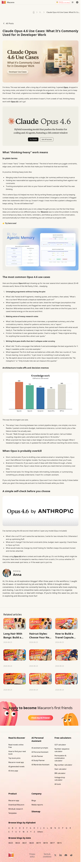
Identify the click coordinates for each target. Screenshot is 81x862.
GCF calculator (60, 745)
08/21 (24, 843)
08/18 (45, 843)
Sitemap (36, 811)
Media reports (37, 805)
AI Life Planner (37, 756)
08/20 (31, 843)
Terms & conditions (47, 855)
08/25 (10, 843)
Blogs (34, 800)
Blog (40, 12)
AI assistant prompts (40, 748)
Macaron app (13, 800)
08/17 (52, 843)
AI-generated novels (16, 766)
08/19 (38, 843)
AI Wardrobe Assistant (40, 764)
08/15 (59, 843)
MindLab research (15, 809)
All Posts (10, 23)
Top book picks (14, 758)
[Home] (33, 12)
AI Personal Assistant (40, 752)
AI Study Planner (38, 760)
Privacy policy (32, 855)
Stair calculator (61, 769)
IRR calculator (60, 773)
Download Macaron (16, 805)
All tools (58, 784)
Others (40, 832)
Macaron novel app (16, 762)
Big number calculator (63, 765)
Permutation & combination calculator (60, 758)
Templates (12, 813)
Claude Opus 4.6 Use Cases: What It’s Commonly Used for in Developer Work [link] (64, 12)
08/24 (17, 843)
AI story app (13, 771)
